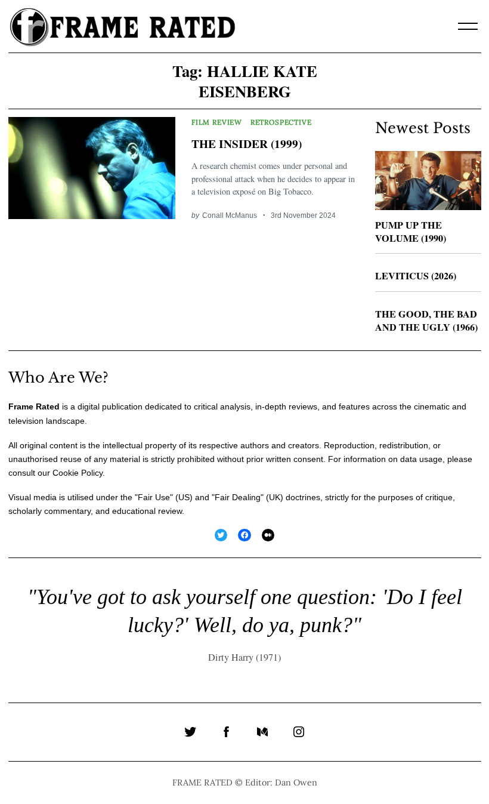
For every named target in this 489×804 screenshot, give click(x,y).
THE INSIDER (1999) (246, 143)
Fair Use (154, 497)
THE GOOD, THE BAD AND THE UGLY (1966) (426, 321)
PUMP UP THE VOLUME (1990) (410, 232)
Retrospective (281, 122)
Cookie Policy (77, 473)
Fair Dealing (238, 497)
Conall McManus (229, 215)
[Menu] (468, 26)
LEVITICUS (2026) (415, 276)
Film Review (216, 122)
